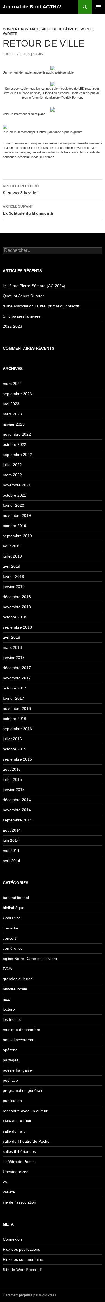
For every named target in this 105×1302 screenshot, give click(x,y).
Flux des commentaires (23, 1259)
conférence (13, 948)
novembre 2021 (17, 485)
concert (11, 29)
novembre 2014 (17, 810)
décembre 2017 (17, 668)
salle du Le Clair (17, 1121)
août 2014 (12, 830)
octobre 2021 (14, 495)
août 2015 (12, 769)
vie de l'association (19, 1202)
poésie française (17, 1070)
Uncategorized (16, 1171)
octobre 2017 (14, 688)
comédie (10, 928)
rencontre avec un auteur (25, 1111)
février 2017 (13, 698)
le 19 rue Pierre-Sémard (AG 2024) (34, 285)
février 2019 (13, 576)
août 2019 (12, 546)
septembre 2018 (17, 627)
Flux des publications (21, 1249)
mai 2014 (11, 850)
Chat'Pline (12, 918)
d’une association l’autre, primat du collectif (41, 306)
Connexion (12, 1239)
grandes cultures (17, 979)
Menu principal (98, 7)
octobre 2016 (14, 718)
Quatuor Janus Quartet (23, 296)
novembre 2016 (17, 708)
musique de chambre (21, 1029)
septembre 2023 (17, 393)
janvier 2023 (14, 424)
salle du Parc (14, 1131)
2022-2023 (12, 326)
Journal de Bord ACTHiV (32, 7)
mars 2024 (12, 383)
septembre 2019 (17, 536)
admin (37, 54)
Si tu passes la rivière (22, 316)
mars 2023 (12, 414)
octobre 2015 (14, 749)
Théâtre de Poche (19, 1161)
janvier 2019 (14, 586)
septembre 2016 (17, 728)
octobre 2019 (14, 525)
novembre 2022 (17, 434)
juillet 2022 (12, 464)
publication (12, 1100)
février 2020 (13, 505)
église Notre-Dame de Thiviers (30, 958)
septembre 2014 (17, 820)
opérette (10, 1050)
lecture (9, 1009)
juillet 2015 (12, 779)
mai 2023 (11, 404)
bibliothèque (13, 908)
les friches (12, 1019)
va (5, 1182)
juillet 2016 (12, 739)
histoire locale (15, 989)
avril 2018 (11, 637)
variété (10, 34)
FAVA (7, 968)
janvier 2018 (14, 657)
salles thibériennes (19, 1151)
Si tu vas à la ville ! (21, 189)
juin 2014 (11, 840)
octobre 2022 (14, 444)
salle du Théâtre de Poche (67, 29)
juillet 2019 (12, 556)
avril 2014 (11, 860)
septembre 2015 (17, 759)
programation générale (23, 1090)
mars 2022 (12, 475)
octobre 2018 (14, 617)
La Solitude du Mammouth (28, 209)
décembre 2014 (17, 799)
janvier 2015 (14, 789)
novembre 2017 (17, 678)
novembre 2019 (17, 515)
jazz (6, 999)
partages (10, 1060)
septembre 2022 (17, 454)
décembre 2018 (17, 596)
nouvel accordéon (18, 1039)
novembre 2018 (17, 607)
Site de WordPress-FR (23, 1269)
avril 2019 (11, 566)
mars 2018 (12, 647)
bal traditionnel (16, 897)
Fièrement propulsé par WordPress (29, 1295)
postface (30, 29)
